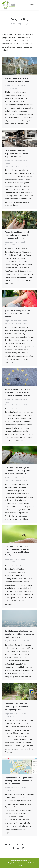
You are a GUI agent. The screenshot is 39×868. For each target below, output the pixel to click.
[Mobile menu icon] (35, 5)
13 (13, 848)
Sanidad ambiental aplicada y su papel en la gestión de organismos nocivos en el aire (19, 634)
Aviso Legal (8, 863)
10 (22, 844)
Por (20, 85)
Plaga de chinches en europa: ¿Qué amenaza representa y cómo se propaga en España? (17, 392)
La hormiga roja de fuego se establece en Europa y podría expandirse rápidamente (17, 470)
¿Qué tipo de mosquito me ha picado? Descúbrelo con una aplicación (17, 314)
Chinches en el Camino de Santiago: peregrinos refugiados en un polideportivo (18, 707)
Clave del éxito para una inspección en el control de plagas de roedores (16, 154)
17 (23, 848)
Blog (6, 85)
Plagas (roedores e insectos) (17, 321)
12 (32, 844)
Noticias (11, 85)
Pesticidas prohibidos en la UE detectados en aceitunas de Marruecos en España (18, 235)
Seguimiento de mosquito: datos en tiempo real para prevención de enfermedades (19, 781)
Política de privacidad (20, 863)
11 (27, 844)
